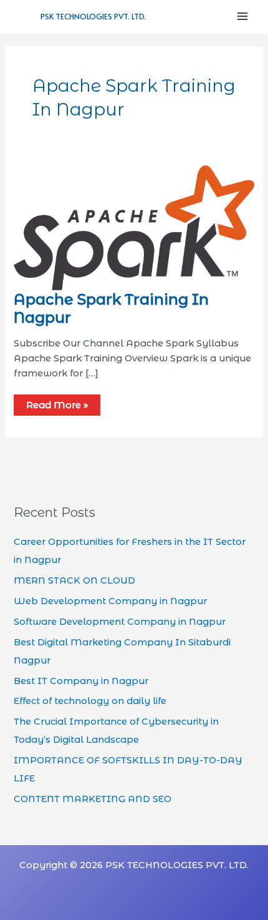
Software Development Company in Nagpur (120, 621)
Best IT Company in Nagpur (81, 681)
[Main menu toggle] (242, 16)
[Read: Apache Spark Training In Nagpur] (134, 227)
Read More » (57, 405)
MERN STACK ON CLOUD (74, 580)
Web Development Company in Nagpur (110, 601)
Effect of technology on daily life (90, 701)
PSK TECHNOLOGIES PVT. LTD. (93, 16)
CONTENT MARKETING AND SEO (92, 799)
